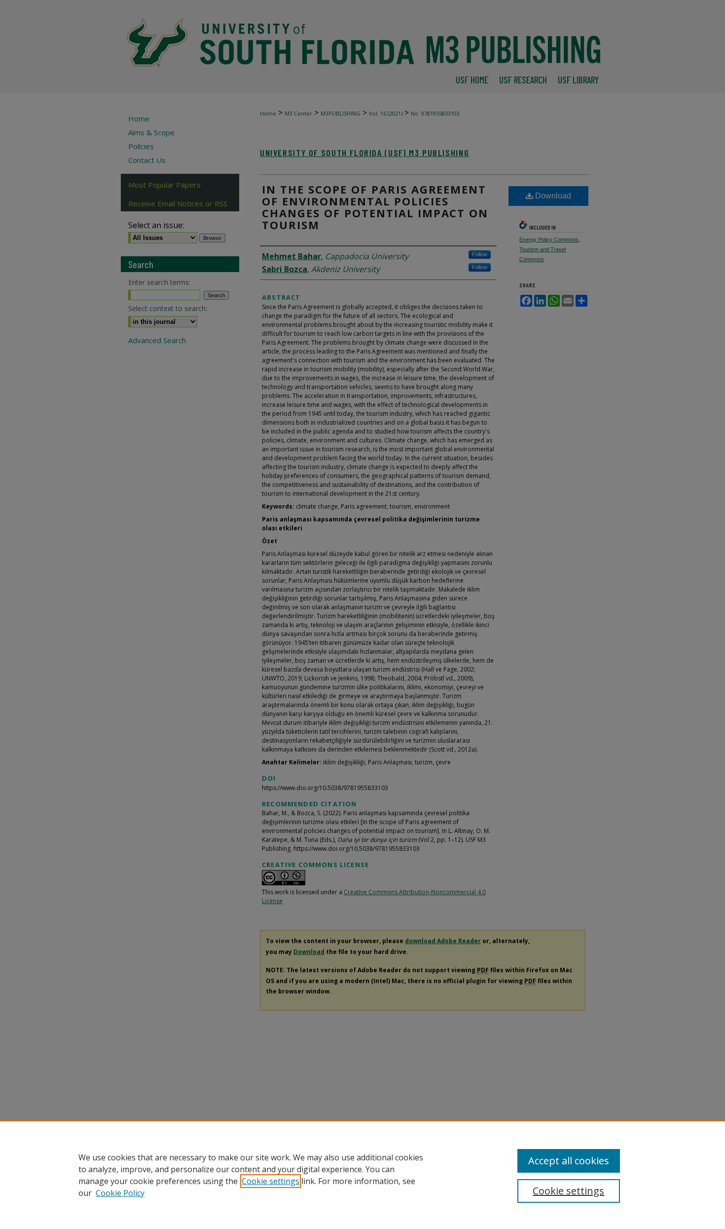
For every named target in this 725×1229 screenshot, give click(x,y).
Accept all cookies (568, 1160)
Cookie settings (270, 1181)
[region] (362, 1174)
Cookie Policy (120, 1193)
